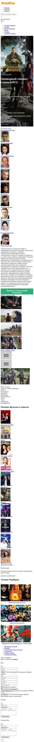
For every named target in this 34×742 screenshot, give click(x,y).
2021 (2, 90)
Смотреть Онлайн (10, 33)
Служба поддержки (10, 654)
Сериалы (7, 9)
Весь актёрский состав (8, 130)
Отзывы (6, 32)
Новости (7, 11)
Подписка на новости (9, 687)
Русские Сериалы (9, 25)
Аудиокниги (8, 651)
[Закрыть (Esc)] (1, 739)
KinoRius (15, 659)
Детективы (10, 96)
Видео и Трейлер (9, 28)
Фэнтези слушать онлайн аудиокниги (17, 291)
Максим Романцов (19, 116)
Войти (3, 672)
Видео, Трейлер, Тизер (8, 350)
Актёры (6, 27)
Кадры (6, 30)
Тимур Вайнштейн (6, 112)
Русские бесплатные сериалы (13, 649)
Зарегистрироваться (7, 690)
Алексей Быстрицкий (7, 121)
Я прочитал (10, 689)
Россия (3, 93)
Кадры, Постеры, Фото (8, 295)
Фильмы (7, 8)
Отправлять (4, 694)
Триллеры (27, 96)
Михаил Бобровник (7, 116)
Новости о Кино (9, 653)
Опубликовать (5, 716)
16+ (2, 106)
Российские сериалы (10, 646)
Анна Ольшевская (18, 112)
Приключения (18, 96)
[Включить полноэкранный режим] (3, 739)
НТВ (2, 109)
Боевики (3, 96)
